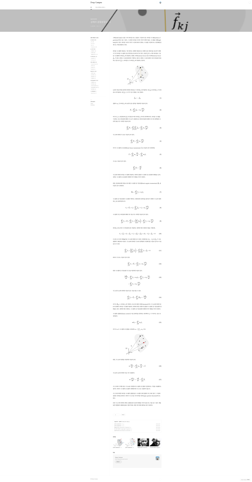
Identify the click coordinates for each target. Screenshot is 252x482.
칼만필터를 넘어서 (95, 87)
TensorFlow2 (94, 64)
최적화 (93, 52)
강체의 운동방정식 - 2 (118, 425)
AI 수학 (93, 49)
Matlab (93, 67)
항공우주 (116, 421)
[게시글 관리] (118, 415)
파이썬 (93, 65)
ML (92, 45)
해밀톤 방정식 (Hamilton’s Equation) (122, 427)
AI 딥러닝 (93, 40)
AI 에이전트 (94, 56)
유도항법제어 (94, 80)
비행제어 (93, 82)
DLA (92, 43)
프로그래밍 (94, 62)
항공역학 (93, 76)
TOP (160, 479)
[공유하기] (117, 415)
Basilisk (93, 69)
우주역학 (93, 75)
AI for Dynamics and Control (121, 459)
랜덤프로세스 (94, 54)
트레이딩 (93, 58)
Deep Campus (96, 2)
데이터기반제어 (94, 85)
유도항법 (93, 89)
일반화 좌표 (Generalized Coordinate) (122, 430)
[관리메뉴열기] (250, 2)
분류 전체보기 (94, 37)
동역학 (120, 421)
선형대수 (93, 51)
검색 (157, 3)
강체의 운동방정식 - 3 (118, 424)
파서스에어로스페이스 (100, 7)
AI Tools (93, 60)
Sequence (94, 47)
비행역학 (93, 78)
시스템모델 (93, 91)
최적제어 (93, 84)
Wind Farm (93, 93)
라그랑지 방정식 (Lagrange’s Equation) (122, 429)
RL (92, 41)
